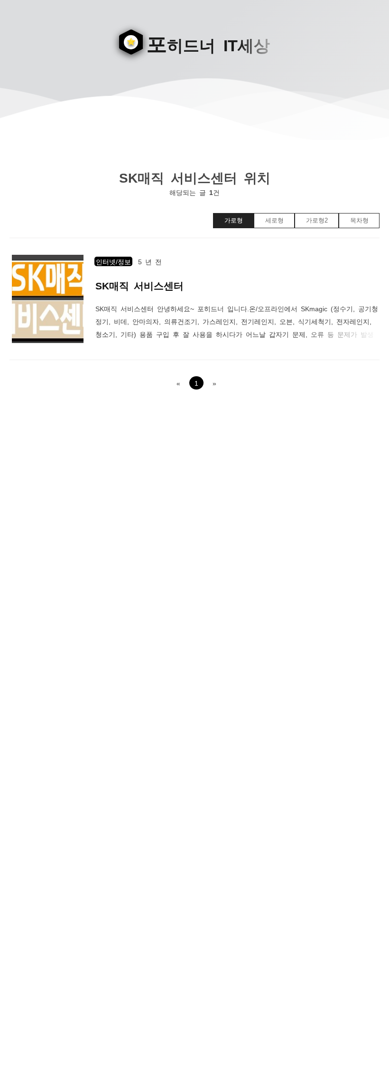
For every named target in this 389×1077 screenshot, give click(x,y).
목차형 (359, 220)
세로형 (274, 220)
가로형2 (317, 220)
